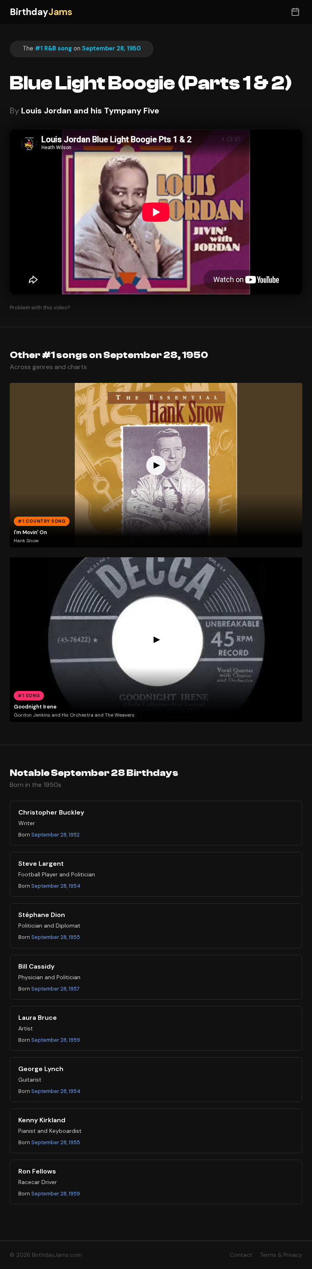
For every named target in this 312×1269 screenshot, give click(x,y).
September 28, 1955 (55, 937)
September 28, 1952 (55, 834)
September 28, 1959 (55, 1039)
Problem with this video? (40, 307)
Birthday (41, 12)
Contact (241, 1255)
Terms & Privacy (281, 1255)
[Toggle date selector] (295, 12)
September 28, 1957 (55, 988)
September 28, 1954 (55, 885)
